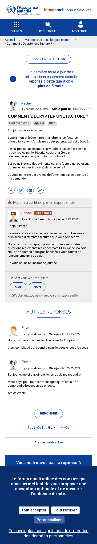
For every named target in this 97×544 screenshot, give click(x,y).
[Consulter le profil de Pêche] (13, 110)
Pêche (26, 103)
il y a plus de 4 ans (32, 219)
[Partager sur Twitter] (20, 191)
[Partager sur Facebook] (11, 191)
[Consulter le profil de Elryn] (13, 335)
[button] (48, 18)
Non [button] (39, 288)
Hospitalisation (19, 123)
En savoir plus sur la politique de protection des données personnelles (49, 533)
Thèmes (16, 31)
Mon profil (80, 31)
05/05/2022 (64, 368)
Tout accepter (34, 510)
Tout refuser (65, 510)
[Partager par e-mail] (30, 191)
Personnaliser (49, 520)
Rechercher (48, 31)
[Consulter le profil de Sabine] (13, 220)
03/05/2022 (64, 219)
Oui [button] (20, 287)
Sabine (26, 213)
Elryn (25, 328)
